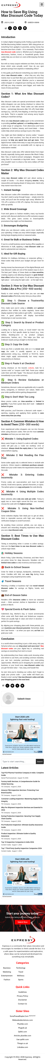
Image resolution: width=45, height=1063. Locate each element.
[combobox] (18, 761)
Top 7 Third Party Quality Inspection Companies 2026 (21, 848)
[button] (42, 4)
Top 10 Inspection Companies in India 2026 (17, 842)
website (31, 368)
